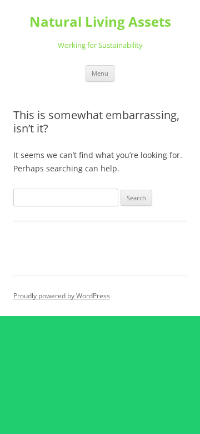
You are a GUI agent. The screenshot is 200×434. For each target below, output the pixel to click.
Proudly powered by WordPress (61, 295)
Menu (100, 73)
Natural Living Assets (100, 22)
